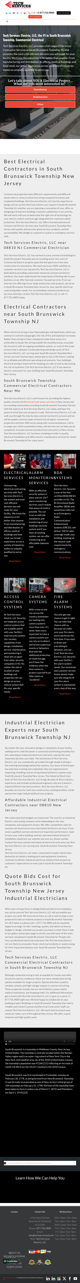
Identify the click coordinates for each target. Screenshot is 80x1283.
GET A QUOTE (35, 17)
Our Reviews (63, 13)
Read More (15, 561)
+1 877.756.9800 (45, 12)
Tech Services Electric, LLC (9, 1277)
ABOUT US (14, 1252)
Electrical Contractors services (39, 401)
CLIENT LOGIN (14, 1266)
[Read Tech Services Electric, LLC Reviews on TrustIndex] (11, 1261)
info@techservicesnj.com (41, 1235)
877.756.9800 (43, 1228)
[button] (40, 1163)
